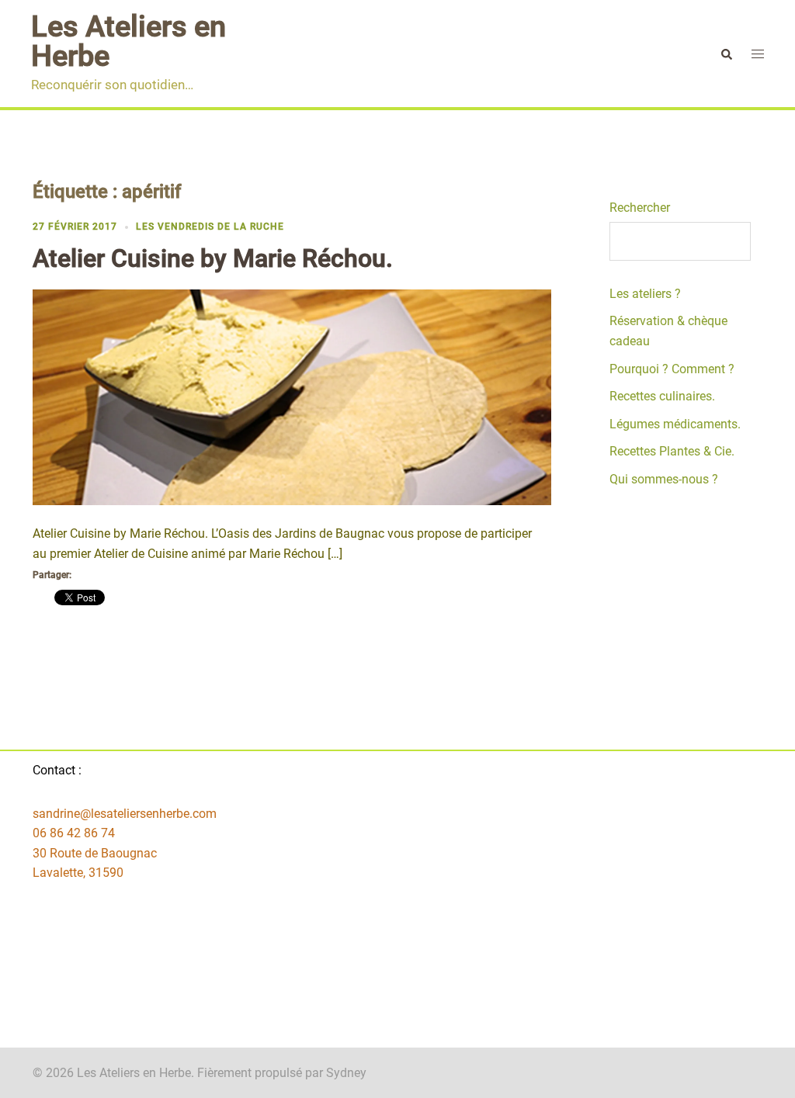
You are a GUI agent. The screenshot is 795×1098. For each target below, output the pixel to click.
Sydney (346, 1072)
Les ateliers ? (645, 293)
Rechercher (639, 207)
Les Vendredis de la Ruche (210, 226)
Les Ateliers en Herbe (128, 41)
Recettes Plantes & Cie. (671, 451)
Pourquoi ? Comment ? (671, 369)
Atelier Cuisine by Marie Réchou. (213, 258)
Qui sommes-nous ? (663, 479)
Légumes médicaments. (675, 424)
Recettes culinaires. (662, 396)
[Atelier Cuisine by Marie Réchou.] (292, 397)
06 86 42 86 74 (74, 833)
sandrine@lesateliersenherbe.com (125, 813)
